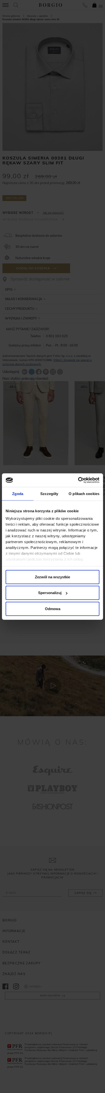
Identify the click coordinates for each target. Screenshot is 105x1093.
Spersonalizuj (50, 593)
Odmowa (52, 608)
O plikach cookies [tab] (84, 493)
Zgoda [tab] (17, 493)
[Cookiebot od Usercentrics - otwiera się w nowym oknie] (78, 480)
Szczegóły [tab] (49, 493)
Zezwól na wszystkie (52, 577)
